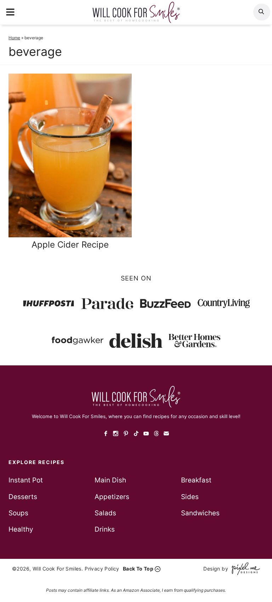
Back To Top (138, 569)
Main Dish (110, 480)
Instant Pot (25, 480)
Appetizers (112, 497)
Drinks (105, 529)
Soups (18, 513)
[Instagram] (116, 433)
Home (14, 37)
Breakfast (196, 480)
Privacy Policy (102, 569)
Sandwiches (200, 513)
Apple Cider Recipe (70, 244)
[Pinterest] (126, 433)
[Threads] (156, 433)
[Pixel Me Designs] (244, 568)
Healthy (20, 529)
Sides (190, 497)
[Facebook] (106, 433)
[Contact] (166, 433)
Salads (105, 513)
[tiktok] (136, 433)
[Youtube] (146, 433)
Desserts (22, 497)
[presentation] (70, 155)
